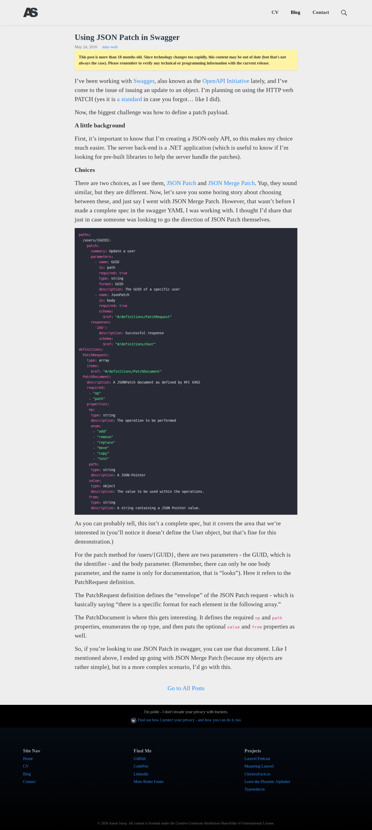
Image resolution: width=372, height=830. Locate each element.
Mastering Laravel (259, 766)
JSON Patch (181, 183)
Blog (295, 12)
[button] (342, 12)
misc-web (110, 47)
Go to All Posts (186, 688)
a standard (129, 99)
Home (28, 758)
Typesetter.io (254, 789)
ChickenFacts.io (257, 774)
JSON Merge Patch (231, 183)
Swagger (143, 81)
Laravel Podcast (257, 758)
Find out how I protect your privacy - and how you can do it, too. (189, 720)
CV (275, 12)
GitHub (140, 758)
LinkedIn (141, 774)
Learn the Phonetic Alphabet (267, 781)
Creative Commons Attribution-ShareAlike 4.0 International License (225, 823)
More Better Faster (148, 781)
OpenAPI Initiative (225, 81)
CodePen (141, 766)
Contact (321, 12)
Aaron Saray (118, 823)
